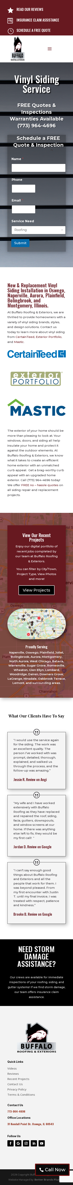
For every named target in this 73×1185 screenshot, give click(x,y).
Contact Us (15, 1084)
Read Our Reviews (30, 9)
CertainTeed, (25, 337)
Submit (20, 243)
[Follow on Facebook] (10, 1143)
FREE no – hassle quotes (39, 485)
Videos (12, 1068)
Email (17, 200)
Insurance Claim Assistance (38, 19)
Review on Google (32, 846)
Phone (17, 180)
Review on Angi (30, 779)
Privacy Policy (16, 1089)
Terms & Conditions (21, 1094)
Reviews (13, 1074)
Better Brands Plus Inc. (49, 1179)
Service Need (22, 221)
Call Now (55, 1169)
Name (17, 159)
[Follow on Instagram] (26, 1143)
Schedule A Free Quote (34, 30)
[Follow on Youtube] (42, 1143)
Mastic (19, 342)
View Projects (36, 590)
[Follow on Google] (18, 1143)
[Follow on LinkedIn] (34, 1143)
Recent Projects (18, 1079)
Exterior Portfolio (49, 337)
